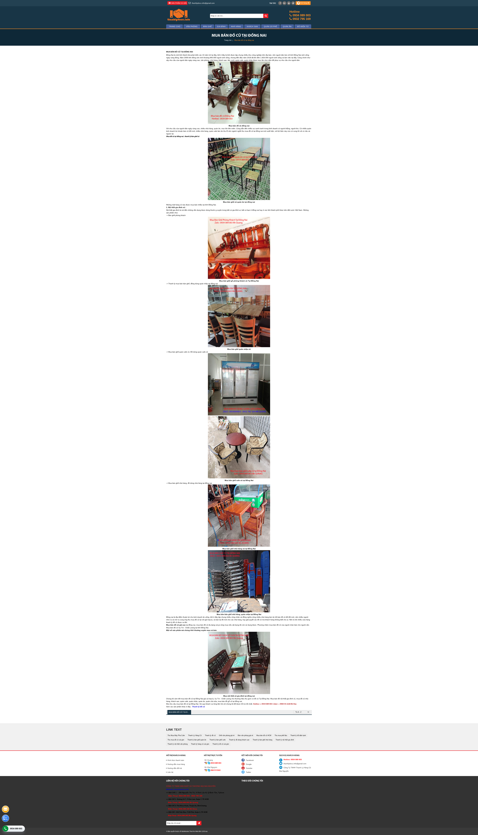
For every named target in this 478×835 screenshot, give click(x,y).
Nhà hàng (236, 26)
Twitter (248, 772)
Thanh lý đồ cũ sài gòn (220, 744)
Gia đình (221, 26)
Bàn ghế (207, 26)
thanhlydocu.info (181, 789)
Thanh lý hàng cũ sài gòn (200, 744)
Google (249, 764)
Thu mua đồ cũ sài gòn (176, 740)
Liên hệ (170, 772)
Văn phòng (192, 26)
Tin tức (272, 3)
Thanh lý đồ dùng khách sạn (239, 740)
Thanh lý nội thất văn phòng (178, 744)
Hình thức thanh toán (175, 760)
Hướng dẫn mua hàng (176, 764)
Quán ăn (287, 26)
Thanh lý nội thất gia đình (285, 740)
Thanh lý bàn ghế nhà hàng (262, 740)
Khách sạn (252, 26)
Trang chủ (174, 26)
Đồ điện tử (303, 26)
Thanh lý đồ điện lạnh (298, 735)
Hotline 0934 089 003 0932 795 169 (300, 15)
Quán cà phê (270, 26)
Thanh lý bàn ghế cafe (217, 740)
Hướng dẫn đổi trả (174, 768)
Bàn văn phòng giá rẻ (245, 735)
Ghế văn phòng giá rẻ (226, 735)
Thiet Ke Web (193, 831)
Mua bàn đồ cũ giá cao (176, 625)
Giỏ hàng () (304, 3)
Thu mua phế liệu (281, 735)
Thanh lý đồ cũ (210, 735)
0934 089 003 (16, 829)
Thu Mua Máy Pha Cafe (176, 735)
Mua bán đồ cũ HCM (263, 735)
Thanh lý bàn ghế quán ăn (196, 740)
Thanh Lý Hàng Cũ (195, 735)
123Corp (205, 831)
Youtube (249, 768)
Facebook (250, 760)
